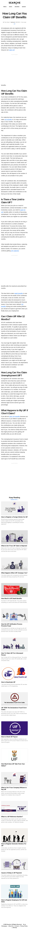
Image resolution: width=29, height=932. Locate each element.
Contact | (17, 926)
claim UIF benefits (14, 416)
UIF (14, 23)
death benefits (18, 293)
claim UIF (12, 50)
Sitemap (14, 927)
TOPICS (4, 6)
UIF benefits (8, 119)
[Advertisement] (14, 69)
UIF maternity (15, 251)
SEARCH (24, 6)
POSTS (10, 6)
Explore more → (14, 499)
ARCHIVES (17, 6)
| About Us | (11, 926)
